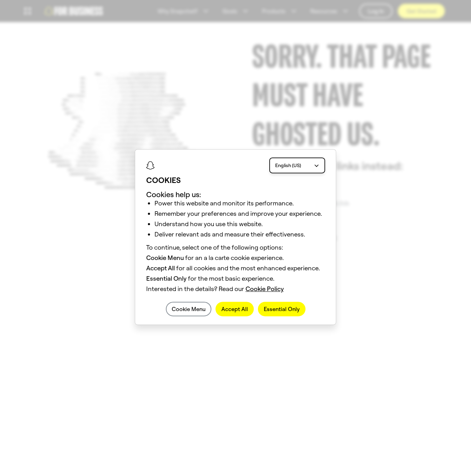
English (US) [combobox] (288, 165)
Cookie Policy (264, 289)
